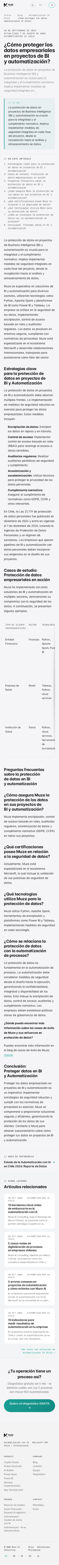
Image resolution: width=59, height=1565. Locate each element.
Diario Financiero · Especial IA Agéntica (15, 1511)
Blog (20, 15)
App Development (13, 1489)
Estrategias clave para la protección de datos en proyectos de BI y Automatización (31, 167)
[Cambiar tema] (33, 5)
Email (36, 1509)
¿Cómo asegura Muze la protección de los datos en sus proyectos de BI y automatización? (30, 194)
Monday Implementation (12, 1484)
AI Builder (9, 1470)
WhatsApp (38, 1505)
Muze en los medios (14, 1505)
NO (30, 1556)
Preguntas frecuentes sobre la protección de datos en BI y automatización (26, 184)
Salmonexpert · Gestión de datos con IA (13, 1520)
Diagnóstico (39, 1474)
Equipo (36, 1470)
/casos (8, 1055)
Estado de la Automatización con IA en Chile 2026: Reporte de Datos (29, 1164)
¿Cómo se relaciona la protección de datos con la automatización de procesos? (30, 218)
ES (6, 1556)
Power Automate (13, 1466)
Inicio (7, 15)
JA (38, 1556)
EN (14, 1556)
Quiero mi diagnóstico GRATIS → (29, 1405)
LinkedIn (37, 1466)
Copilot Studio (11, 1462)
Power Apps (10, 1474)
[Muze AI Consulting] (8, 5)
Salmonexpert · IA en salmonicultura (15, 1529)
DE (22, 1556)
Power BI (8, 1478)
